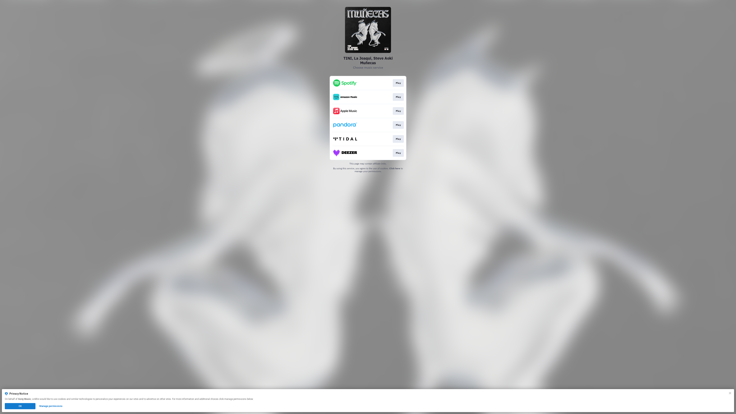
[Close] (730, 393)
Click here (394, 168)
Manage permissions (50, 406)
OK (20, 406)
